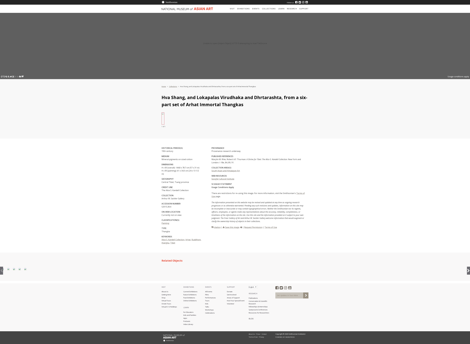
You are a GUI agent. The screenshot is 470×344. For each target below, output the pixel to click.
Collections (173, 86)
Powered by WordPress (285, 337)
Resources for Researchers (259, 313)
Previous (1, 271)
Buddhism (196, 239)
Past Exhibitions (189, 298)
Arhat (188, 239)
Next (468, 271)
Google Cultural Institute (223, 179)
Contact (264, 334)
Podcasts (186, 321)
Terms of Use (270, 227)
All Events (208, 291)
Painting (165, 223)
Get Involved (231, 295)
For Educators (188, 312)
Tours (207, 301)
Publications (253, 298)
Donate (229, 291)
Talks (207, 307)
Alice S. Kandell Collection (173, 239)
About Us (165, 291)
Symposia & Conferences (258, 310)
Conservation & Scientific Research (258, 302)
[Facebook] (296, 2)
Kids (206, 304)
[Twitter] (300, 2)
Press (258, 334)
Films (207, 295)
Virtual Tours (166, 301)
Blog (251, 318)
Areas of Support (233, 298)
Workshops (209, 310)
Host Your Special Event (235, 301)
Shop (163, 298)
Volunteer (230, 304)
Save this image (232, 227)
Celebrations (210, 313)
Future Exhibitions (190, 295)
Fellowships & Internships (258, 307)
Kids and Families (189, 315)
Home (164, 86)
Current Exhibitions (190, 291)
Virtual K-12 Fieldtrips (169, 307)
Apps (185, 318)
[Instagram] (303, 2)
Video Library (188, 324)
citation (217, 227)
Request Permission (253, 227)
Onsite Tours (166, 304)
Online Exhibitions (190, 301)
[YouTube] (307, 2)
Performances (210, 298)
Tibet (172, 242)
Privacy (261, 337)
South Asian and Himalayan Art (226, 170)
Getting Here (166, 295)
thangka (165, 242)
